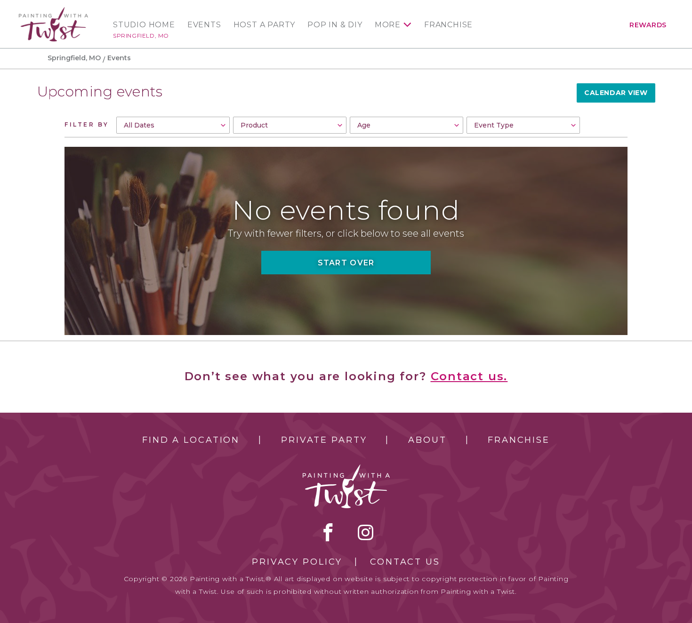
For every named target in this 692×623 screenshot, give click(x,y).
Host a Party (264, 25)
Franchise (448, 25)
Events (204, 25)
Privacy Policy (297, 562)
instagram (365, 532)
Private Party (324, 440)
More (388, 25)
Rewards (648, 25)
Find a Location (191, 440)
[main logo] (53, 11)
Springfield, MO (141, 35)
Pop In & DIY (334, 25)
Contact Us (405, 562)
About (427, 440)
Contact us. (469, 376)
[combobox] (173, 125)
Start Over (346, 262)
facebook (328, 532)
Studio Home (144, 25)
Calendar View (615, 92)
